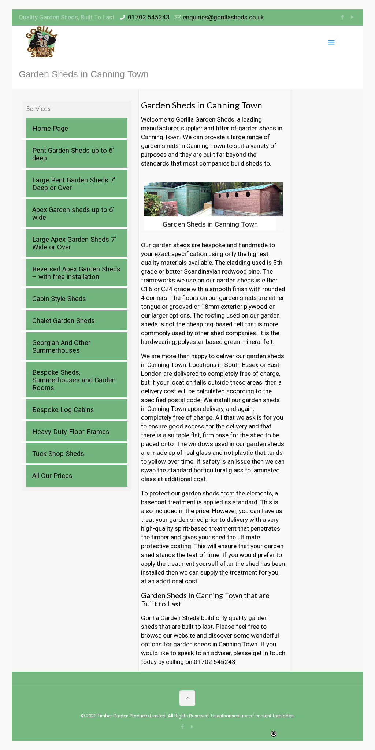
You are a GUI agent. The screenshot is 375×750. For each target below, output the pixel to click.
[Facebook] (342, 17)
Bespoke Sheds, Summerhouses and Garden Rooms (74, 380)
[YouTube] (352, 17)
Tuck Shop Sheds (58, 454)
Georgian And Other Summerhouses (61, 346)
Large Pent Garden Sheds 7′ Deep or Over (73, 184)
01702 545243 (149, 17)
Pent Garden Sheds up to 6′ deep (73, 154)
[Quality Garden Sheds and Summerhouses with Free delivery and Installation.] (42, 42)
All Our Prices (52, 476)
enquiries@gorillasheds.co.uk (223, 17)
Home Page (50, 129)
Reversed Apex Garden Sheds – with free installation (76, 273)
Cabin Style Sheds (59, 299)
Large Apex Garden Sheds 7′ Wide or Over (74, 243)
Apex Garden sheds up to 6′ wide (73, 214)
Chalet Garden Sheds (63, 321)
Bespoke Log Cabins (63, 410)
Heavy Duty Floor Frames (70, 432)
